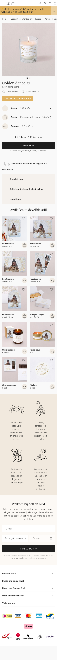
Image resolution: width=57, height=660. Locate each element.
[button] (54, 10)
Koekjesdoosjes (37, 314)
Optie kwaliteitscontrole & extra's (26, 189)
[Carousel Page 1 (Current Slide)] (27, 78)
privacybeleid (44, 556)
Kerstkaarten (8, 244)
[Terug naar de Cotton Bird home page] (10, 4)
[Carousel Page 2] (30, 78)
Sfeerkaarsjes (8, 350)
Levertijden (15, 199)
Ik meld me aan (28, 549)
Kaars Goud (35, 350)
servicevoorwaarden (17, 558)
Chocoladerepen (9, 385)
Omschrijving (16, 179)
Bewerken (28, 145)
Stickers (33, 385)
